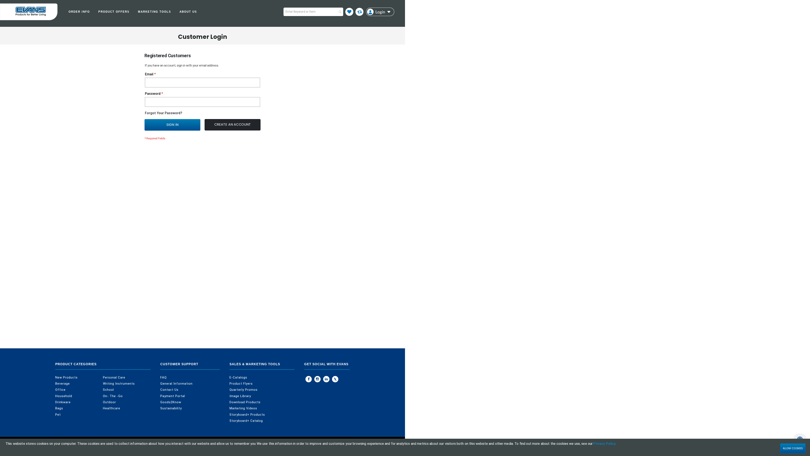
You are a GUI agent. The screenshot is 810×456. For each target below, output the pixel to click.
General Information (176, 383)
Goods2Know (170, 402)
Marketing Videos (243, 408)
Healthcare (111, 408)
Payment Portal (172, 396)
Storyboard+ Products (247, 414)
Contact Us (169, 389)
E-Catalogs (238, 377)
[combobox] (313, 12)
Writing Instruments (119, 383)
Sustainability (171, 408)
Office (60, 389)
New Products (66, 377)
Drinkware (63, 402)
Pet (58, 414)
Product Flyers (241, 383)
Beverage (62, 383)
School (108, 389)
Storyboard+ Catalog (246, 420)
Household (63, 396)
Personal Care (114, 377)
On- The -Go (113, 396)
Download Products (245, 402)
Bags (59, 408)
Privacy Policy (604, 444)
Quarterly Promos (244, 389)
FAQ (163, 377)
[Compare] (359, 12)
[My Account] (380, 12)
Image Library (240, 396)
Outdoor (109, 402)
